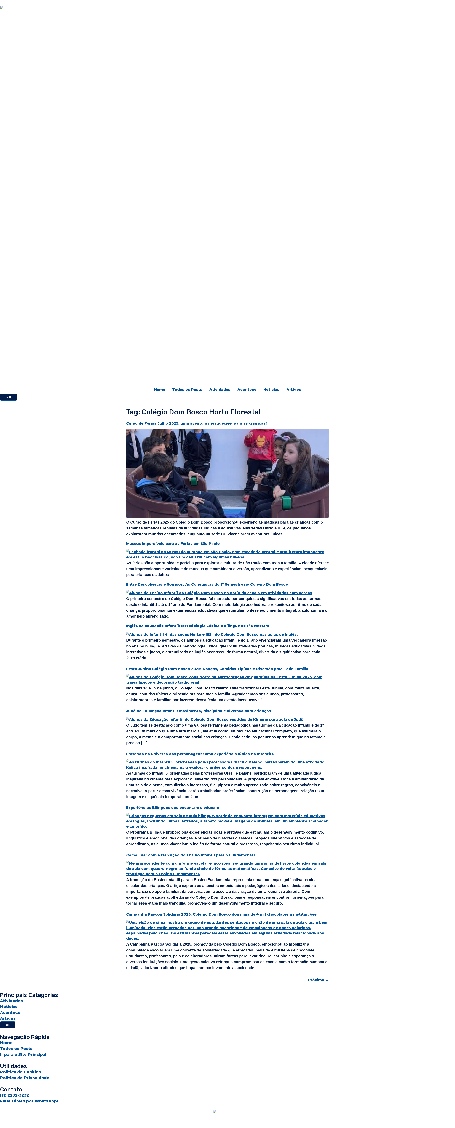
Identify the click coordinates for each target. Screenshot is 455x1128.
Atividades (219, 389)
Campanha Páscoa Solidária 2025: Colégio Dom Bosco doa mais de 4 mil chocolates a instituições (221, 914)
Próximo (318, 980)
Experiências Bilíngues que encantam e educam (172, 808)
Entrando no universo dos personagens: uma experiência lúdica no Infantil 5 (200, 754)
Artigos (294, 389)
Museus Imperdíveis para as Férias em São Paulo (173, 544)
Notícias (271, 389)
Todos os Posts (187, 389)
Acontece (246, 389)
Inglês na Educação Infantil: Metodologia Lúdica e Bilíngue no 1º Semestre (197, 626)
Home (159, 389)
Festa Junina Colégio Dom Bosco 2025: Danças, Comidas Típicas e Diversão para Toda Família (217, 669)
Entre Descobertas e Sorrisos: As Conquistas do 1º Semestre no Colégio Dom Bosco (207, 584)
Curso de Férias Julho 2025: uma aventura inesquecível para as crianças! (196, 423)
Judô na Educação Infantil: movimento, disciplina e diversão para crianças (198, 711)
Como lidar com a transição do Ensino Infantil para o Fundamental (190, 855)
